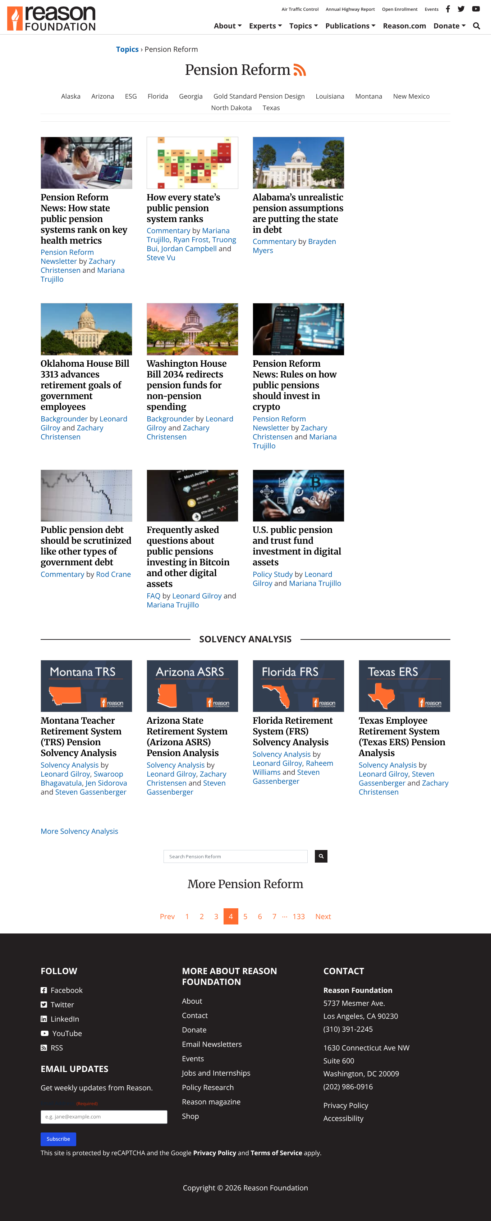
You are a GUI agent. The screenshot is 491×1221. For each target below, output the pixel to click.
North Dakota (231, 108)
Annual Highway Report (350, 9)
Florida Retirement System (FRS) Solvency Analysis (293, 731)
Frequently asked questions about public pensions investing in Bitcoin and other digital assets (188, 556)
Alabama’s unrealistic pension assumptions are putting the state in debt (298, 213)
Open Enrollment (400, 9)
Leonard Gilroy (197, 596)
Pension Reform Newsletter (67, 256)
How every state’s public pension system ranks (183, 208)
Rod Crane (113, 574)
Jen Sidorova (106, 783)
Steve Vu (161, 257)
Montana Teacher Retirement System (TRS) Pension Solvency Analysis (81, 737)
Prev (167, 916)
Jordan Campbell (189, 248)
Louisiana (330, 96)
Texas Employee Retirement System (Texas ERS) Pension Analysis (402, 737)
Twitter (62, 1004)
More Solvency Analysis (79, 831)
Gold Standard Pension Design (259, 96)
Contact (195, 1015)
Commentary (169, 230)
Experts (262, 26)
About (225, 26)
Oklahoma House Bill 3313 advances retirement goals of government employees (85, 385)
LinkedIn (65, 1019)
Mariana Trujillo (173, 605)
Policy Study (273, 574)
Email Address (69, 1103)
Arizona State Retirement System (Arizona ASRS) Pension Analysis (187, 737)
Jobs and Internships (216, 1073)
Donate (446, 26)
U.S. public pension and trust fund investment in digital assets (297, 546)
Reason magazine (211, 1102)
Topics (300, 26)
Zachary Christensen (78, 265)
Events (432, 9)
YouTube (67, 1033)
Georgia (191, 96)
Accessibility (343, 1118)
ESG (131, 96)
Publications (347, 26)
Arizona (102, 96)
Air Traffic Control (300, 9)
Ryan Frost (190, 239)
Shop (190, 1116)
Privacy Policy (345, 1105)
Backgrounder (64, 419)
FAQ (154, 596)
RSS (57, 1048)
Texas (271, 108)
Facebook (67, 990)
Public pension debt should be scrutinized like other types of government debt (86, 546)
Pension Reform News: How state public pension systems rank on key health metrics (84, 219)
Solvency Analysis (245, 639)
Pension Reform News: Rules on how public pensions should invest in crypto (295, 385)
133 (299, 916)
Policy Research (208, 1087)
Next (323, 916)
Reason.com (404, 26)
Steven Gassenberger (91, 792)
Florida (158, 96)
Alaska (71, 96)
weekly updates (80, 1088)
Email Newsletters (212, 1044)
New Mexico (411, 96)
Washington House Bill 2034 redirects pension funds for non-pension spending (187, 385)
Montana (368, 96)
